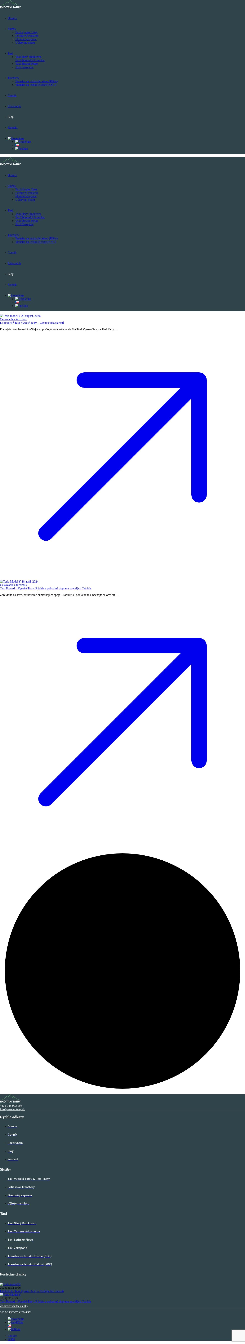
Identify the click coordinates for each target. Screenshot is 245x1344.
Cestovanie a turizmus (13, 319)
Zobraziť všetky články (14, 1306)
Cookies (12, 1335)
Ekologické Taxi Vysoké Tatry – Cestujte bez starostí (32, 322)
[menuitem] (16, 138)
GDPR (11, 1339)
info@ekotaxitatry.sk (12, 1109)
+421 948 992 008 (11, 1105)
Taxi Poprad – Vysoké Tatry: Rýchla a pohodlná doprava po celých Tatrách (45, 588)
